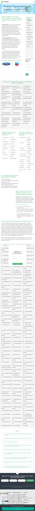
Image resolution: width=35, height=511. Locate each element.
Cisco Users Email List (15, 501)
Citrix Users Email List (15, 502)
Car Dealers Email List (28, 341)
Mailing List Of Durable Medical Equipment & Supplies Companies (6, 104)
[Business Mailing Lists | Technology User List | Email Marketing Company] (5, 1)
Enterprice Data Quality (21, 504)
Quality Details (20, 500)
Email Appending (20, 501)
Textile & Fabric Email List (18, 377)
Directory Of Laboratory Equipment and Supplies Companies (28, 104)
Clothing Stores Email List (29, 255)
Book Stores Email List (18, 403)
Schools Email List (17, 322)
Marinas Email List (6, 289)
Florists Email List (17, 410)
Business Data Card (21, 494)
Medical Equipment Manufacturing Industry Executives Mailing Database (17, 93)
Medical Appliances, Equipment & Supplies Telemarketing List (27, 120)
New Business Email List (7, 296)
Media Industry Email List (7, 410)
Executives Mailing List (10, 500)
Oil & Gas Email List (17, 384)
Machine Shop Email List (29, 285)
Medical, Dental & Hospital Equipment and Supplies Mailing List (6, 88)
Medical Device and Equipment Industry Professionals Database (27, 88)
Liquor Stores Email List (18, 285)
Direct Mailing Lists (9, 497)
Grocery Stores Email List (7, 274)
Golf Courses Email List (7, 395)
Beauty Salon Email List (7, 341)
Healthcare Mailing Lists (10, 502)
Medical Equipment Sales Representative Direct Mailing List (17, 109)
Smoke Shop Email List (7, 307)
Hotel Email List (27, 347)
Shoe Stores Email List (17, 395)
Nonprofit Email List (17, 337)
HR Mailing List (9, 504)
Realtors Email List (6, 362)
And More (26, 123)
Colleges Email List (28, 322)
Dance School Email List (7, 403)
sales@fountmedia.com (26, 500)
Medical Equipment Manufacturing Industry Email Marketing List (6, 93)
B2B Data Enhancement (21, 502)
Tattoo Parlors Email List (29, 307)
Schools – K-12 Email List (7, 388)
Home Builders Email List (18, 277)
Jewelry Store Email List (29, 337)
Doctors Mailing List (10, 498)
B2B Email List (9, 494)
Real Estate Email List (17, 414)
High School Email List (17, 350)
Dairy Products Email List (18, 380)
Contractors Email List (6, 263)
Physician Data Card (21, 497)
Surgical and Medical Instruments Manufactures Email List (17, 98)
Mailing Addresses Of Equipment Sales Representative (5, 125)
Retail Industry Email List (7, 425)
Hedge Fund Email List (6, 322)
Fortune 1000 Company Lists (11, 501)
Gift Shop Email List (17, 354)
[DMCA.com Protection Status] (5, 501)
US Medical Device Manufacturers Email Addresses (16, 104)
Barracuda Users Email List (16, 498)
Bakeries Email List (6, 251)
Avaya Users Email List (15, 497)
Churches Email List (6, 255)
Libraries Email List (17, 324)
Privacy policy (18, 509)
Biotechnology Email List (7, 377)
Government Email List (7, 414)
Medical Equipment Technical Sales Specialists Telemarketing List (27, 109)
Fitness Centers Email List (18, 341)
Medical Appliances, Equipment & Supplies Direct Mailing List (28, 114)
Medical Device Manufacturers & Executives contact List (17, 88)
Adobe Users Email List (15, 494)
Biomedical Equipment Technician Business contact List (6, 114)
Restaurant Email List (17, 347)
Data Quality (20, 498)
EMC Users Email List (15, 504)
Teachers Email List (6, 324)
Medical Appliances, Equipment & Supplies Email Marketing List (17, 120)
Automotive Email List (6, 421)
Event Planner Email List (29, 343)
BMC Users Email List (15, 500)
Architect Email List (17, 425)
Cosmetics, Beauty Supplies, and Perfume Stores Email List (28, 326)
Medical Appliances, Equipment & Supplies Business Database (5, 120)
